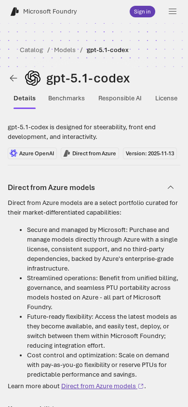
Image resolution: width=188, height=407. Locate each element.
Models (65, 50)
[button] (172, 11)
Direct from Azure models (98, 386)
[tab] (24, 98)
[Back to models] (13, 78)
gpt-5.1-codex (108, 50)
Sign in (142, 11)
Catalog (31, 50)
